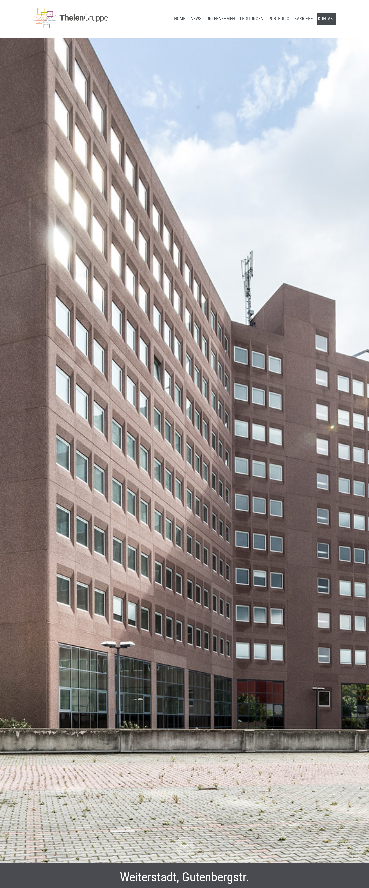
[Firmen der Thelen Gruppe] (70, 26)
